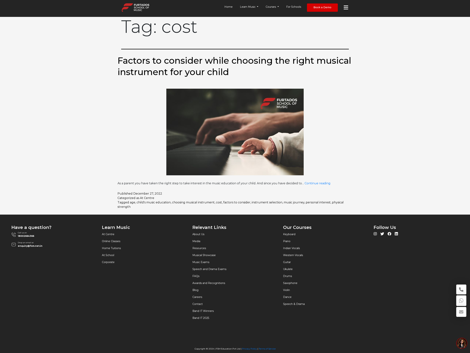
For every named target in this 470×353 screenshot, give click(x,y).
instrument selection (267, 202)
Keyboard (289, 234)
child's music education (154, 202)
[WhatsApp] (461, 300)
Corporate (108, 262)
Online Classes (111, 241)
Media (196, 241)
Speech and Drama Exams (209, 269)
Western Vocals (293, 255)
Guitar (287, 262)
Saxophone (290, 283)
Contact (197, 304)
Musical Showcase (204, 255)
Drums (287, 276)
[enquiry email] (461, 312)
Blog (195, 290)
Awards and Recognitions (208, 283)
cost (219, 202)
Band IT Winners (203, 311)
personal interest (318, 202)
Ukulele (288, 269)
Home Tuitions (111, 248)
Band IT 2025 (200, 318)
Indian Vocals (291, 248)
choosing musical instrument (193, 202)
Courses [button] (271, 6)
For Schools (293, 6)
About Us (198, 234)
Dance (287, 297)
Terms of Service (267, 348)
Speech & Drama (294, 304)
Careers (197, 297)
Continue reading (317, 183)
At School (108, 255)
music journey (294, 202)
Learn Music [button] (248, 6)
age (132, 202)
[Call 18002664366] (461, 289)
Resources (199, 248)
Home (228, 6)
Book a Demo (322, 7)
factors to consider (236, 202)
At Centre (147, 198)
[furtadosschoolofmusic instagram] (375, 234)
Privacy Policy (249, 348)
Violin (286, 290)
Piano (286, 241)
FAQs (195, 276)
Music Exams (200, 262)
